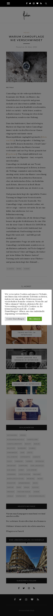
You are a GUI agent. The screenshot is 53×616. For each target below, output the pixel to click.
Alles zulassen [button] (34, 319)
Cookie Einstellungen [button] (15, 319)
